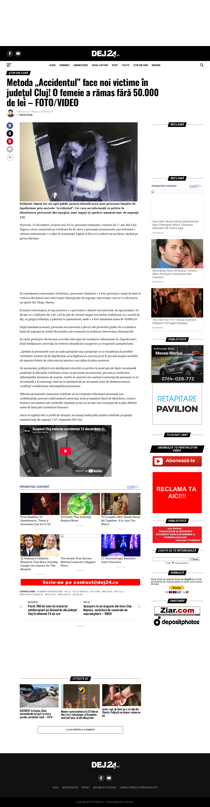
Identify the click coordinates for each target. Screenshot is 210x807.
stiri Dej (78, 595)
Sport (115, 65)
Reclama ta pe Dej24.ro (104, 787)
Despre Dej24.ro (70, 787)
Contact (85, 787)
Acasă (56, 787)
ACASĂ (52, 65)
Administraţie (81, 65)
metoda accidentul (32, 595)
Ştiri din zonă (141, 65)
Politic (126, 65)
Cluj (68, 592)
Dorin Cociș (26, 114)
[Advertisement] (105, 23)
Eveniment (64, 65)
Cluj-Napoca (81, 592)
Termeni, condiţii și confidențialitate (138, 787)
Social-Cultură (100, 65)
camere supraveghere (50, 592)
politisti (51, 595)
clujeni (96, 592)
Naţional (156, 65)
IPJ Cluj (119, 592)
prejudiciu (65, 595)
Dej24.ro (107, 592)
